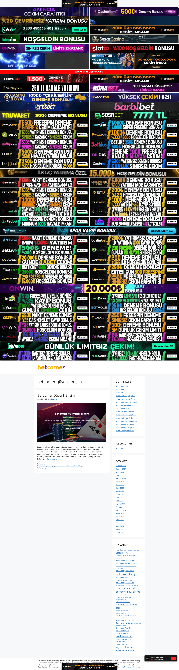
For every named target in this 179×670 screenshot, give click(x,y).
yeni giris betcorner (125, 650)
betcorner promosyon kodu (126, 606)
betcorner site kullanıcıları (122, 610)
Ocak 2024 (120, 526)
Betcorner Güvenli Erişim (56, 395)
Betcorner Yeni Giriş (124, 628)
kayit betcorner (125, 647)
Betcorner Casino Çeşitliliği (126, 415)
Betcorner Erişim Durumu (125, 431)
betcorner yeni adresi (121, 625)
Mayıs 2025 (120, 482)
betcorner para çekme (121, 599)
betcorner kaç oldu (133, 585)
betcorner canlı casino (125, 560)
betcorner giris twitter (125, 571)
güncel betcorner (121, 644)
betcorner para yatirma (123, 597)
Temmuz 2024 (121, 507)
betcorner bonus (119, 558)
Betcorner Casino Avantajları (126, 421)
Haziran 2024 (121, 510)
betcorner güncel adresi (124, 580)
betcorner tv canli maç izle (127, 620)
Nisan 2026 (120, 472)
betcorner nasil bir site (128, 591)
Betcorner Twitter (123, 623)
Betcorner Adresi (122, 386)
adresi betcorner (121, 550)
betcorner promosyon (123, 602)
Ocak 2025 (120, 488)
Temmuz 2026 (121, 466)
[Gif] (89, 173)
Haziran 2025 (121, 478)
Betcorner (42, 464)
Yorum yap (42, 468)
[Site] (44, 125)
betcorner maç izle (61, 466)
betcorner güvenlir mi (125, 583)
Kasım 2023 (120, 532)
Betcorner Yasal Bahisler (125, 412)
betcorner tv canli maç (121, 618)
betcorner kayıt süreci (121, 585)
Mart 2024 (120, 520)
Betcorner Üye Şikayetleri (125, 396)
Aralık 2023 (120, 529)
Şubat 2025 (120, 485)
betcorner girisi (119, 568)
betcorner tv (133, 615)
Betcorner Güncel (123, 577)
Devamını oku (52, 459)
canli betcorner (124, 636)
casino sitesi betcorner (123, 639)
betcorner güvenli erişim (46, 466)
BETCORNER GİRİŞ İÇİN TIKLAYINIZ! (89, 72)
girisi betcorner (121, 642)
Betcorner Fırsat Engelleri (125, 428)
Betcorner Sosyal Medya (75, 466)
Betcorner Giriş (121, 389)
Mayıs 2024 (120, 513)
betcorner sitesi (132, 610)
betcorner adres (137, 550)
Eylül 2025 (119, 475)
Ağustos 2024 (121, 504)
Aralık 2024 (120, 491)
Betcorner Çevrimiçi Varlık (125, 399)
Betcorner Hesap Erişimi (125, 418)
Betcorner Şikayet (122, 633)
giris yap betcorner (131, 641)
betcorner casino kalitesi (130, 566)
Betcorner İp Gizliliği (123, 408)
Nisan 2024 (120, 517)
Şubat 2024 (120, 523)
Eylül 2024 (119, 501)
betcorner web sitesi (136, 623)
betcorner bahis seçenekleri (125, 555)
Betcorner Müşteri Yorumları (126, 424)
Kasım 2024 (120, 494)
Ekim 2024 (120, 497)
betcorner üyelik (122, 631)
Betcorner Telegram (122, 615)
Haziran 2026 (121, 469)
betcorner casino (120, 566)
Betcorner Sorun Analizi (124, 405)
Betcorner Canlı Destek (125, 563)
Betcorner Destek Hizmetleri (126, 402)
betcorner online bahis (121, 594)
